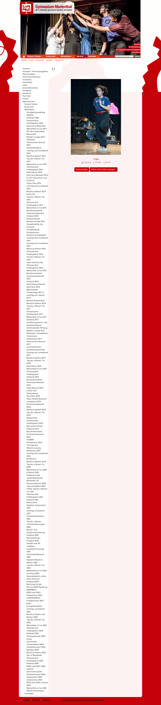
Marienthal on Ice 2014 (37, 164)
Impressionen (40, 60)
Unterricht (50, 56)
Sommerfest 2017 (34, 339)
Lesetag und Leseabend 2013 (37, 152)
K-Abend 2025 (33, 663)
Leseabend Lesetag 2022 (35, 550)
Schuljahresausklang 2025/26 (36, 113)
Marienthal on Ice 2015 (37, 208)
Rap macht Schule (35, 426)
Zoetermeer (32, 642)
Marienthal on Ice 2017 (37, 317)
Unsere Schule (34, 56)
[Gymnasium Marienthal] (47, 8)
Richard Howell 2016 (35, 301)
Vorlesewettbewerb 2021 (35, 517)
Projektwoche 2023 (35, 601)
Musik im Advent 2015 (36, 249)
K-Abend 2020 (33, 472)
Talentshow (32, 336)
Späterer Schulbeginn (36, 235)
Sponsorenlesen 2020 (36, 483)
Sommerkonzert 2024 (36, 647)
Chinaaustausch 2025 (36, 674)
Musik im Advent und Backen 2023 (36, 615)
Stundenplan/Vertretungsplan (128, 50)
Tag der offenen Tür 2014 (36, 160)
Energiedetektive (34, 606)
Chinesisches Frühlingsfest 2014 (35, 168)
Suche (137, 56)
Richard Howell (33, 219)
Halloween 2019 (33, 451)
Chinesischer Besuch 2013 (36, 143)
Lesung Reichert (34, 347)
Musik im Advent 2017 (36, 358)
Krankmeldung (134, 47)
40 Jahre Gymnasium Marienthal (36, 132)
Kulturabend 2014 (34, 172)
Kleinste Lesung (34, 448)
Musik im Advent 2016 (36, 303)
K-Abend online (33, 475)
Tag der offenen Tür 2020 (36, 465)
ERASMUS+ (32, 590)
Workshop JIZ (33, 481)
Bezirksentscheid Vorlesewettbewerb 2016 (35, 276)
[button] (43, 58)
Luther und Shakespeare (32, 392)
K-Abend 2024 (33, 633)
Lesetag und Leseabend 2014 (37, 187)
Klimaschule (32, 418)
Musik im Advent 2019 (36, 462)
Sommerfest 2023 (34, 595)
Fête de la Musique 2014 (37, 175)
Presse (26, 99)
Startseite (24, 60)
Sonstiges (29, 694)
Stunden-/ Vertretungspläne (35, 71)
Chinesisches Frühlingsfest (32, 373)
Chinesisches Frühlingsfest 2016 (35, 252)
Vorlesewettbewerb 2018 (35, 405)
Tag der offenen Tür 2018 (36, 362)
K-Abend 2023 (33, 582)
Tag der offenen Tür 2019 (36, 413)
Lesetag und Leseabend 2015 (37, 239)
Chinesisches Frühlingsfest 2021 (35, 495)
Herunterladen (82, 169)
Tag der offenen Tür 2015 (36, 198)
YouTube (26, 96)
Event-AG (31, 194)
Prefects (30, 181)
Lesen (29, 639)
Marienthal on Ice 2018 (37, 369)
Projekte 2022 (33, 541)
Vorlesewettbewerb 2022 (35, 555)
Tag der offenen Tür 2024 (36, 621)
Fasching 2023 (33, 573)
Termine (137, 44)
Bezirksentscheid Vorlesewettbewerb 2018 (35, 382)
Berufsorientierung (35, 691)
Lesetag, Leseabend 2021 (36, 512)
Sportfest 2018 (33, 396)
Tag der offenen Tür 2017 (36, 307)
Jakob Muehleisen (35, 478)
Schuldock (136, 52)
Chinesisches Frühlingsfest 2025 (35, 659)
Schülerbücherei (34, 148)
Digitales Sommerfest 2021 (36, 506)
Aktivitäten (66, 56)
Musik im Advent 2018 (36, 410)
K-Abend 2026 (33, 118)
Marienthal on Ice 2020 (37, 470)
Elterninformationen (32, 77)
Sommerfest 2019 (34, 443)
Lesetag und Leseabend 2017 (37, 353)
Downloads (27, 82)
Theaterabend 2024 (35, 644)
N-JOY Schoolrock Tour (37, 178)
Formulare (27, 80)
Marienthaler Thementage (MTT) (35, 291)
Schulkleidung (33, 230)
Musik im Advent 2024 (36, 653)
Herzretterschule (34, 672)
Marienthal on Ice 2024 (37, 625)
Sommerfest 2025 (34, 677)
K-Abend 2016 (33, 282)
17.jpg (95, 159)
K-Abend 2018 (33, 377)
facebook (27, 93)
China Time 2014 (34, 183)
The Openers (32, 445)
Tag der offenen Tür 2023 (36, 566)
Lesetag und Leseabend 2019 (37, 454)
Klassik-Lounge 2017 (36, 331)
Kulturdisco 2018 (34, 366)
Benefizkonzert (33, 538)
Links (25, 85)
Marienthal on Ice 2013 (37, 129)
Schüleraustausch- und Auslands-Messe (37, 323)
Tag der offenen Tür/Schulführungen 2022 (36, 524)
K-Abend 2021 (33, 500)
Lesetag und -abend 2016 (35, 296)
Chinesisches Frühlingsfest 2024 (35, 629)
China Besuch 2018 (35, 388)
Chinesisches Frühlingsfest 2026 (35, 122)
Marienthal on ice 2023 (37, 571)
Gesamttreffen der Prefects (35, 225)
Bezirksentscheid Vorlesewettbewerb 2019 (35, 434)
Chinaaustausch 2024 (36, 636)
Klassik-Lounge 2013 (36, 137)
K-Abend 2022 (33, 535)
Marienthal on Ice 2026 (37, 688)
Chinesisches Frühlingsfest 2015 (35, 203)
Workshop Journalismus (37, 333)
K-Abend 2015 (33, 216)
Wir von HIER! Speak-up (37, 587)
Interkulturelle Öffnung (37, 328)
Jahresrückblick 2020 (36, 486)
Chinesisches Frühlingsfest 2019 (35, 422)
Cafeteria (31, 140)
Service (79, 56)
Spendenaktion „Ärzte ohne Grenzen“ (36, 577)
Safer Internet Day (35, 262)
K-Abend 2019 (33, 429)
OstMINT (30, 440)
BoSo (29, 603)
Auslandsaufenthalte (36, 350)
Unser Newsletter (30, 88)
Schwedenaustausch (36, 284)
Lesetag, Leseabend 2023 (36, 610)
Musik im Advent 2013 (36, 156)
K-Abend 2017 (33, 320)
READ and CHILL (34, 592)
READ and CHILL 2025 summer (36, 667)
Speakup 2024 (33, 650)
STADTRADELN (33, 598)
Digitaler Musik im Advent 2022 (34, 561)
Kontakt (92, 56)
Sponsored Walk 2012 (36, 126)
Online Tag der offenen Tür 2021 (37, 490)
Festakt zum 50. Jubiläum (33, 544)
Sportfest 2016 (33, 287)
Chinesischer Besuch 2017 (36, 343)
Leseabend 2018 (34, 402)
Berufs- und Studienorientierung (36, 531)
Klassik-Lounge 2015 (36, 221)
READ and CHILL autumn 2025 (37, 684)
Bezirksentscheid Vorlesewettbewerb (35, 212)
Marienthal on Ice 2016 (37, 271)
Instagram (27, 91)
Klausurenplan (29, 74)
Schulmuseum (33, 232)
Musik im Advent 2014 (36, 192)
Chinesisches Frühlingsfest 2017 (35, 313)
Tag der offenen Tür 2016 (36, 258)
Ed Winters (31, 459)
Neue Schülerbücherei (37, 399)
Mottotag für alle (34, 584)
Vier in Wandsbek (34, 655)
